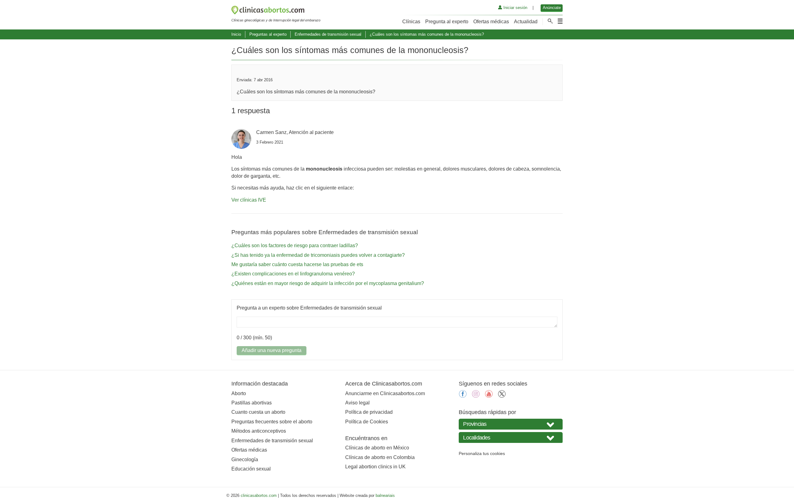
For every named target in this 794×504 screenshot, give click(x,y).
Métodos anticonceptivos (258, 431)
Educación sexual (251, 468)
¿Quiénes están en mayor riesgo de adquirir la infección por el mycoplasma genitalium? (327, 283)
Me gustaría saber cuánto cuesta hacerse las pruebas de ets (297, 264)
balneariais (385, 495)
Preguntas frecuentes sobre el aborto (271, 421)
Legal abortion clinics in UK (375, 466)
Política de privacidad (369, 412)
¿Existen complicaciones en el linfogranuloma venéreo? (293, 273)
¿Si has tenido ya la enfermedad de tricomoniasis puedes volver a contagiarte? (318, 255)
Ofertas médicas (491, 21)
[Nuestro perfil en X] (502, 396)
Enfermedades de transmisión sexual (328, 34)
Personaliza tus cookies (482, 453)
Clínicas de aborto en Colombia (380, 457)
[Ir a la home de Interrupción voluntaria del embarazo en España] (275, 11)
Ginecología (244, 459)
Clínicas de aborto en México (377, 447)
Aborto (238, 393)
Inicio (236, 34)
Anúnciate (552, 7)
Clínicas (411, 21)
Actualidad (526, 21)
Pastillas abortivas (251, 402)
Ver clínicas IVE (248, 200)
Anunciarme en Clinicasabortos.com (385, 393)
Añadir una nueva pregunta (271, 350)
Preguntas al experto (268, 34)
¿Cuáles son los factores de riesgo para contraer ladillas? (294, 245)
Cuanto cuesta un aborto (258, 412)
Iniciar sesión (514, 7)
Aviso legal (357, 402)
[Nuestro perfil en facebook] (463, 396)
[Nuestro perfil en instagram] (476, 396)
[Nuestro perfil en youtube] (489, 396)
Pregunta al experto (446, 21)
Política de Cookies (366, 421)
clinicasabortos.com (259, 495)
